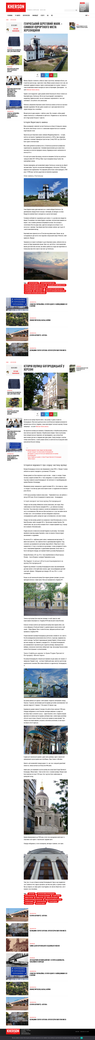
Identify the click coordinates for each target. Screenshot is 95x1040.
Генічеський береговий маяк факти (54, 289)
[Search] (76, 10)
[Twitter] (47, 75)
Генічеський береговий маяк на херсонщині (35, 287)
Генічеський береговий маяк (47, 283)
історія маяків (28, 291)
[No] (93, 1038)
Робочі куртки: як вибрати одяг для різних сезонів (14, 50)
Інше (77, 24)
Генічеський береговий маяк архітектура (35, 285)
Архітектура (13, 19)
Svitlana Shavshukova (15, 30)
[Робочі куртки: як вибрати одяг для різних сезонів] (14, 41)
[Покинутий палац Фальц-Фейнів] (17, 319)
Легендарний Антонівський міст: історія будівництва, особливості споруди (83, 7)
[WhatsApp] (55, 75)
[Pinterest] (51, 75)
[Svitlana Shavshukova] (8, 29)
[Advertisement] (79, 41)
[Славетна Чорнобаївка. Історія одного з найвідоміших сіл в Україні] (14, 105)
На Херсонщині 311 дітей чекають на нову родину (82, 26)
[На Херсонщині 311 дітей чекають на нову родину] (72, 26)
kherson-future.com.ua (33, 90)
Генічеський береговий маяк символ (34, 289)
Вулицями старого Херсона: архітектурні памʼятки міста (48, 350)
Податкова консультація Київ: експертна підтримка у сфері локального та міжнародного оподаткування (14, 92)
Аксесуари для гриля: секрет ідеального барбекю (13, 70)
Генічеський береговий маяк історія (56, 285)
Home (7, 19)
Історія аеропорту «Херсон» (38, 335)
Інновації (82, 3)
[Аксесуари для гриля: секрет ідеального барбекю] (14, 60)
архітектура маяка (33, 283)
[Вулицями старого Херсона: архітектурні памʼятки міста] (17, 349)
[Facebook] (43, 75)
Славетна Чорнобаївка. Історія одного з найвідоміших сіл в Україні (13, 115)
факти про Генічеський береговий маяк (55, 291)
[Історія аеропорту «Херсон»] (17, 334)
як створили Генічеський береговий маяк (35, 293)
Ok (81, 1037)
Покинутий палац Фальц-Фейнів (40, 320)
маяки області (39, 291)
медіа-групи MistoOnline (25, 1033)
